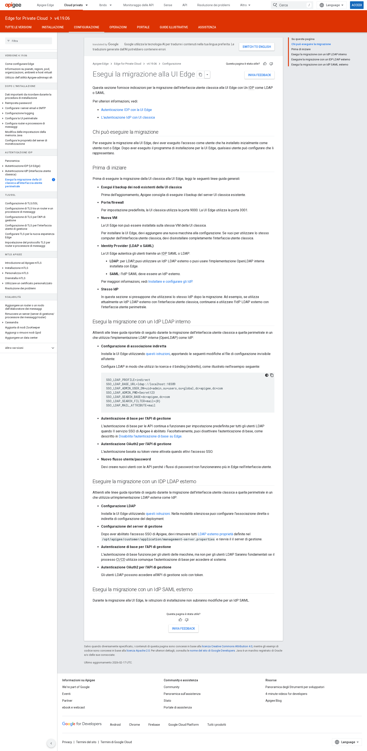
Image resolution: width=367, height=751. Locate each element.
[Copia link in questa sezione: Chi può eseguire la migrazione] (162, 132)
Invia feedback (259, 75)
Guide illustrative (174, 27)
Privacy (67, 742)
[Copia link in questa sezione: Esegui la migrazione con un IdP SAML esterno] (196, 589)
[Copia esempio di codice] (271, 375)
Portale (143, 27)
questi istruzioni (158, 354)
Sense (168, 5)
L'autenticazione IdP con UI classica (128, 117)
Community (171, 687)
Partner (67, 700)
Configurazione (86, 27)
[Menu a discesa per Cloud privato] (88, 5)
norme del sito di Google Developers (212, 650)
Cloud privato (73, 5)
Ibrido (103, 5)
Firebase (154, 724)
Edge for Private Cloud (26, 18)
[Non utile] (271, 64)
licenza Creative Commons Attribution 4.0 (227, 646)
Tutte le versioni (18, 27)
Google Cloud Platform (183, 724)
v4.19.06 (62, 18)
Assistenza (207, 27)
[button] (28, 103)
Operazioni (118, 27)
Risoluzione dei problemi (213, 5)
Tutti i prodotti (216, 724)
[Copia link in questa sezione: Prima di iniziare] (130, 168)
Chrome (134, 724)
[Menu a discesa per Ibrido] (112, 5)
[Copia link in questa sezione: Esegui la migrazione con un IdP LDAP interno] (194, 322)
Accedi (357, 5)
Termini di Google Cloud (116, 742)
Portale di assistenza (178, 707)
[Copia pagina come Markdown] (201, 74)
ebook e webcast (73, 707)
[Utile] (265, 64)
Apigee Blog (273, 700)
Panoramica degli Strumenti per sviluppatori (294, 687)
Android (115, 724)
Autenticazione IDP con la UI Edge (126, 110)
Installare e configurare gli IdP (170, 282)
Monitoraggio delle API (138, 5)
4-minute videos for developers (286, 694)
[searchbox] (28, 40)
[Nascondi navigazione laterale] (51, 743)
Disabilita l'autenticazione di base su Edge (150, 436)
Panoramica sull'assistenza (182, 694)
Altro (243, 5)
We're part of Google (76, 687)
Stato (167, 700)
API (184, 5)
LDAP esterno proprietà (215, 534)
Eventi (66, 694)
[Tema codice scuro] (266, 375)
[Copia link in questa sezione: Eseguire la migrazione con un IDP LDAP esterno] (200, 481)
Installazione (53, 27)
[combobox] (292, 5)
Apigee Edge (45, 5)
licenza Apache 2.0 (138, 650)
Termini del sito (86, 742)
